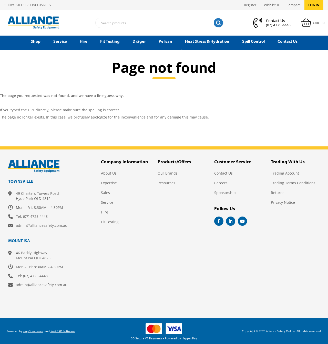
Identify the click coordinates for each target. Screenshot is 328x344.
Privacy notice (283, 202)
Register (250, 5)
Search (218, 22)
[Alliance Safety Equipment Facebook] (218, 221)
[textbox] (153, 23)
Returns (277, 192)
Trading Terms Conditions (293, 182)
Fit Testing (110, 221)
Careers (221, 182)
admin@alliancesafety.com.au (41, 225)
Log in (314, 5)
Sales (105, 192)
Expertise (109, 182)
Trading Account (285, 173)
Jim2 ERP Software (62, 331)
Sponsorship (225, 192)
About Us (109, 173)
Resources (166, 182)
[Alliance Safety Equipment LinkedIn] (230, 221)
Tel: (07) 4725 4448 (32, 216)
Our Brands (168, 173)
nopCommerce (33, 331)
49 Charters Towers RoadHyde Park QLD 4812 (37, 196)
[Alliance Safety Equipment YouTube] (242, 221)
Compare (293, 5)
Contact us (223, 173)
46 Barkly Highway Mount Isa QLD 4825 (33, 255)
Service (107, 202)
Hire (104, 212)
